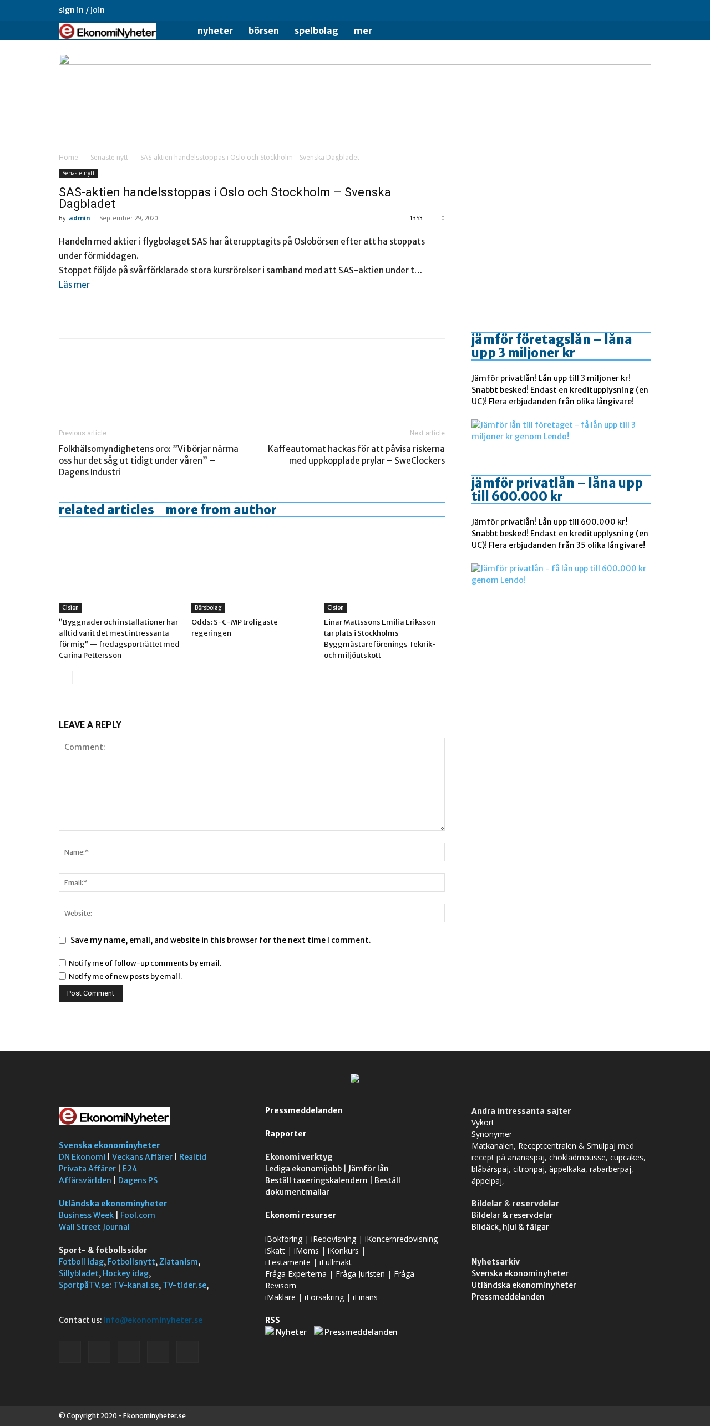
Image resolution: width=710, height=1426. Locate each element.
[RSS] (606, 10)
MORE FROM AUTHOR (221, 509)
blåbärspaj (490, 1169)
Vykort (482, 1122)
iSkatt (275, 1250)
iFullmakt (336, 1262)
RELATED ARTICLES (106, 509)
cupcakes (626, 1157)
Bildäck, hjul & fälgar (510, 1227)
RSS (272, 1320)
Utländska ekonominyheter (113, 1204)
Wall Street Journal (94, 1227)
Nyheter (215, 30)
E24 (130, 1169)
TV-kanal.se (136, 1285)
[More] (172, 381)
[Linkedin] (588, 10)
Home (68, 157)
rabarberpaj (610, 1169)
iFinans (365, 1297)
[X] (624, 10)
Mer (363, 30)
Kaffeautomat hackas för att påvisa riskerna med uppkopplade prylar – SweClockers (356, 455)
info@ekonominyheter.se (153, 1320)
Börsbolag (208, 607)
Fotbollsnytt (131, 1262)
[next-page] (83, 677)
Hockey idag (126, 1273)
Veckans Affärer (142, 1157)
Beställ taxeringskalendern (316, 1180)
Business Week (86, 1215)
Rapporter (286, 1134)
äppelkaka (567, 1169)
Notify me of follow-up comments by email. (145, 963)
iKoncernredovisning (401, 1239)
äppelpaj (486, 1180)
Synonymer (491, 1134)
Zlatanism (178, 1262)
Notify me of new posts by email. (125, 976)
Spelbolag (316, 30)
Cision (70, 607)
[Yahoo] (643, 10)
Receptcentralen (547, 1145)
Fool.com (137, 1215)
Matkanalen (492, 1145)
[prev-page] (66, 677)
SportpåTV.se (84, 1285)
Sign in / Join (82, 10)
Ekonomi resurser (301, 1215)
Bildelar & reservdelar (512, 1215)
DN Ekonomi (82, 1157)
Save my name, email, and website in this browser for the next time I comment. (220, 940)
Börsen (263, 30)
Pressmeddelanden (304, 1110)
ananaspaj (526, 1157)
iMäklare (280, 1297)
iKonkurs (343, 1250)
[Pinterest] (121, 381)
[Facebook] (569, 10)
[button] (638, 31)
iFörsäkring (324, 1297)
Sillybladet (79, 1273)
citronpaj (529, 1169)
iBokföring (283, 1239)
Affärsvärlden (85, 1180)
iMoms (306, 1250)
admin (79, 218)
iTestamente (288, 1262)
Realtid (192, 1157)
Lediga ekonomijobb (303, 1169)
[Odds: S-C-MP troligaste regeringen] (251, 571)
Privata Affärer (87, 1169)
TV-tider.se (184, 1285)
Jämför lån (368, 1169)
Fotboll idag (81, 1262)
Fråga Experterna (296, 1273)
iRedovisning (333, 1239)
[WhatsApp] (146, 381)
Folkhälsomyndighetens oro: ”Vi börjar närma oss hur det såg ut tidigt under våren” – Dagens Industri (149, 461)
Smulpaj (601, 1145)
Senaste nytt (109, 157)
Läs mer (74, 285)
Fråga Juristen (360, 1273)
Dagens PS (138, 1180)
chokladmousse (577, 1157)
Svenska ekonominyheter (109, 1145)
